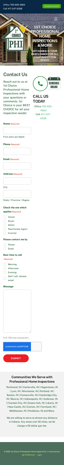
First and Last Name (14, 137)
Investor (12, 233)
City (5, 187)
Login (39, 455)
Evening (12, 272)
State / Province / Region (16, 200)
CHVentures (30, 455)
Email (11, 159)
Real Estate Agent (17, 229)
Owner (11, 217)
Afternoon (13, 268)
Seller (11, 225)
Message (8, 286)
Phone (11, 144)
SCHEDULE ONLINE (52, 6)
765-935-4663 (17, 4)
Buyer (11, 221)
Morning (12, 264)
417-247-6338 (15, 8)
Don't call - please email (17, 278)
